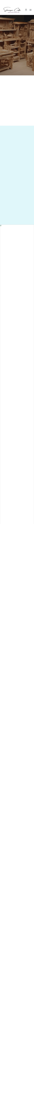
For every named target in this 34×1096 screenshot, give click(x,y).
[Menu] (30, 10)
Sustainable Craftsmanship (18, 42)
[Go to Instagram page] (17, 537)
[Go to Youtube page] (22, 537)
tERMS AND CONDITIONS (10, 560)
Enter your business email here (13, 569)
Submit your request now (14, 577)
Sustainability (8, 545)
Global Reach (17, 55)
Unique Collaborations (17, 66)
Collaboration (24, 545)
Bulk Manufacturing (17, 58)
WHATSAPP (17, 37)
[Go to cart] (26, 10)
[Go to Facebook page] (12, 537)
